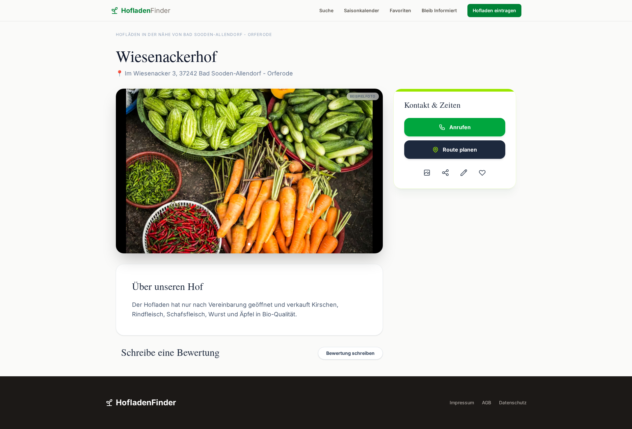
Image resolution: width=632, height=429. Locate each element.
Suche (326, 10)
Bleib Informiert (439, 10)
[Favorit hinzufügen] (482, 173)
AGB (486, 402)
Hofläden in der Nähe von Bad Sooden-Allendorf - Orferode (194, 34)
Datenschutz (513, 402)
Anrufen (460, 127)
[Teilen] (445, 173)
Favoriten (400, 10)
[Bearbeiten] (464, 173)
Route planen (460, 149)
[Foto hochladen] (427, 173)
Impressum (462, 402)
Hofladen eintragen (494, 10)
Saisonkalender (361, 10)
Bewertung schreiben (350, 353)
